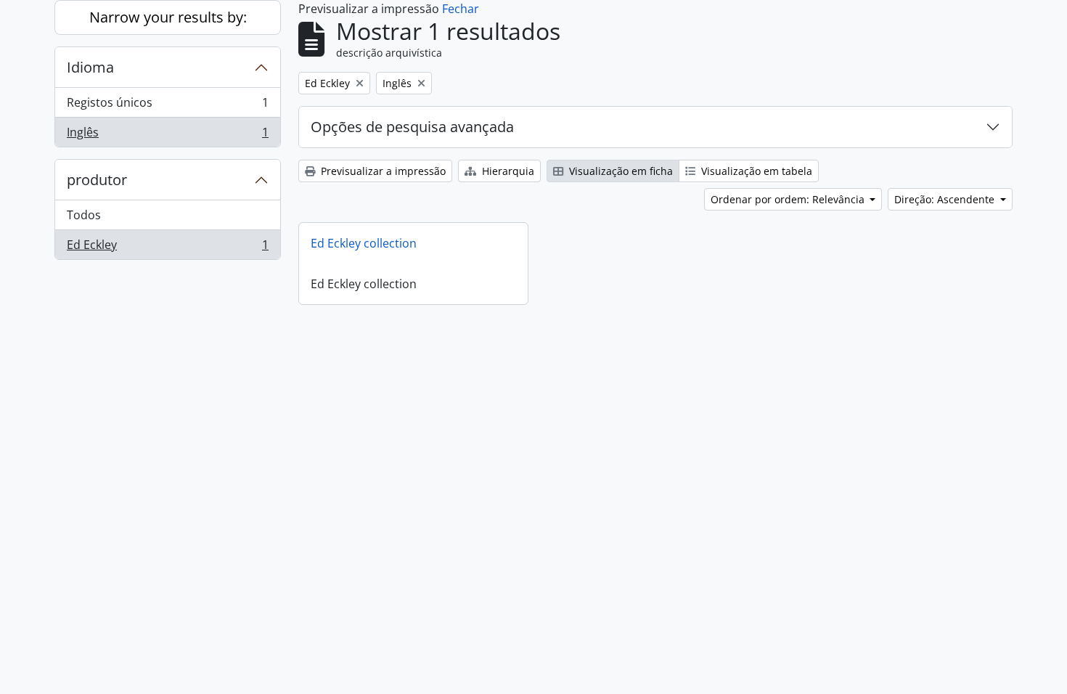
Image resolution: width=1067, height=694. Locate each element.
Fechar (460, 9)
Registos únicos (167, 106)
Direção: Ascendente (945, 199)
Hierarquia (506, 171)
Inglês (167, 135)
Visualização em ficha (619, 171)
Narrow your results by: (168, 17)
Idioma (90, 67)
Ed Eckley (167, 248)
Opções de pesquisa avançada (412, 126)
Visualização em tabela (755, 171)
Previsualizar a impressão (382, 171)
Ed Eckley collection (364, 243)
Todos (84, 215)
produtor (97, 179)
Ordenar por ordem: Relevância (789, 199)
